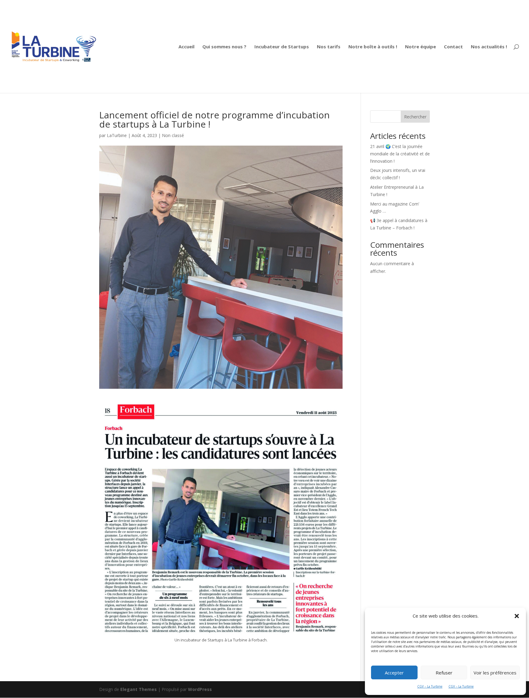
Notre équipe (420, 47)
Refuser (444, 673)
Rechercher (415, 117)
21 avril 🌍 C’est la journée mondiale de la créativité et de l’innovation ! (400, 153)
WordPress (200, 689)
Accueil (186, 47)
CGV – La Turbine (429, 686)
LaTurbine (117, 135)
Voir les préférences (495, 673)
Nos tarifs (328, 47)
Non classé (173, 135)
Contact (453, 47)
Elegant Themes (138, 689)
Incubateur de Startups (281, 47)
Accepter (394, 673)
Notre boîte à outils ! (372, 47)
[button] (517, 616)
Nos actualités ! (489, 47)
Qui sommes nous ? (224, 47)
